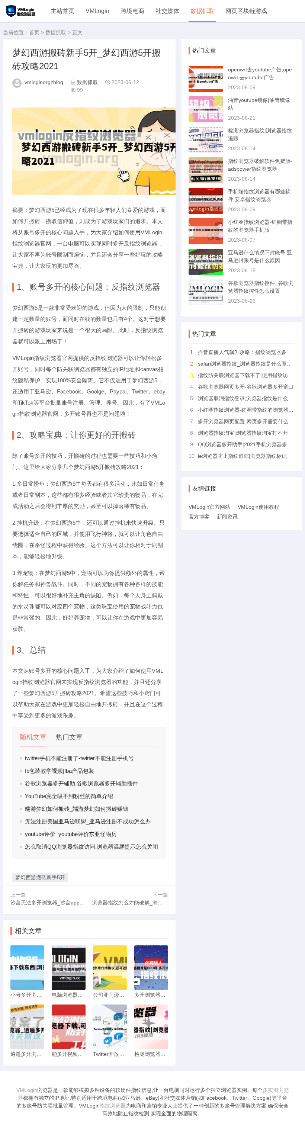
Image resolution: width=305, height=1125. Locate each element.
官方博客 (199, 517)
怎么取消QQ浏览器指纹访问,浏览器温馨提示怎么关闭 (91, 846)
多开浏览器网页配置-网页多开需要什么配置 (248, 421)
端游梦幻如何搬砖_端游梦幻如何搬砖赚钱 (76, 809)
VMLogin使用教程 (258, 507)
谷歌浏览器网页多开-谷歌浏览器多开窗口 (245, 387)
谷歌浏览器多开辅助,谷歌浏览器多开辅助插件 (81, 783)
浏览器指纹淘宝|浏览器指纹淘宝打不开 (243, 433)
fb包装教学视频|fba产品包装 (59, 771)
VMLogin (97, 11)
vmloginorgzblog (44, 82)
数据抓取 (202, 11)
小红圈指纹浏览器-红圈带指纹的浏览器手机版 (251, 410)
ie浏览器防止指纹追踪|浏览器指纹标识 (242, 456)
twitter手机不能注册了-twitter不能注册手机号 (79, 758)
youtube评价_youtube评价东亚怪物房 (71, 834)
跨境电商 (132, 11)
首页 (34, 32)
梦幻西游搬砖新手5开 (40, 877)
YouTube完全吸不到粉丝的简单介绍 (69, 796)
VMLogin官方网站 (209, 507)
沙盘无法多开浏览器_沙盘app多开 (50, 903)
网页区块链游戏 (246, 11)
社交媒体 (167, 11)
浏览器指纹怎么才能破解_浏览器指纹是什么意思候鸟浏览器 (161, 903)
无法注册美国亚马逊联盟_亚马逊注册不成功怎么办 (88, 821)
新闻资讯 (227, 517)
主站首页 (62, 11)
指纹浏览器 (113, 1106)
